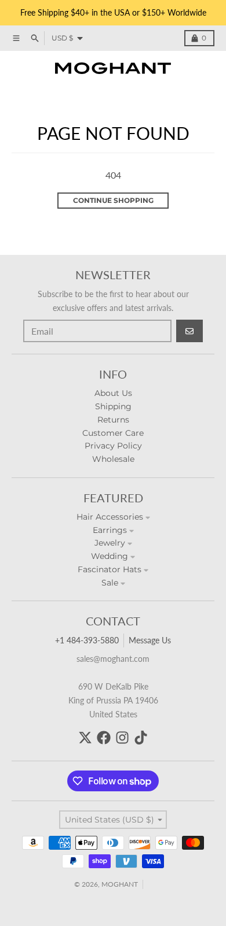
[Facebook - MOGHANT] (104, 737)
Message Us (150, 640)
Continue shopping (113, 200)
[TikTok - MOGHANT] (141, 737)
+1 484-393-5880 (87, 640)
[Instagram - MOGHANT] (122, 737)
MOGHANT (119, 884)
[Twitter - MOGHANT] (85, 737)
